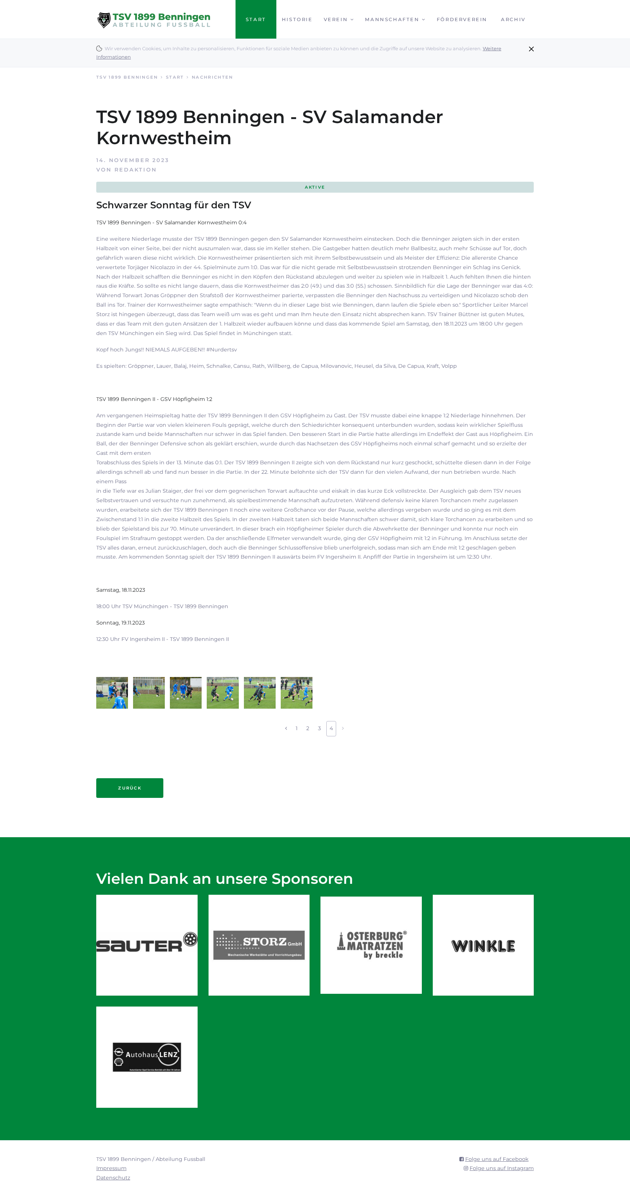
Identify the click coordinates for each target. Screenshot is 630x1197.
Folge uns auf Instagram (502, 1168)
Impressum (111, 1168)
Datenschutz (113, 1177)
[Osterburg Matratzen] (371, 945)
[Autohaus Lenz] (147, 1057)
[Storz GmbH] (259, 945)
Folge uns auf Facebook (497, 1159)
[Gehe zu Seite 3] (286, 728)
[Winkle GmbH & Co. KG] (483, 945)
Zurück (129, 788)
